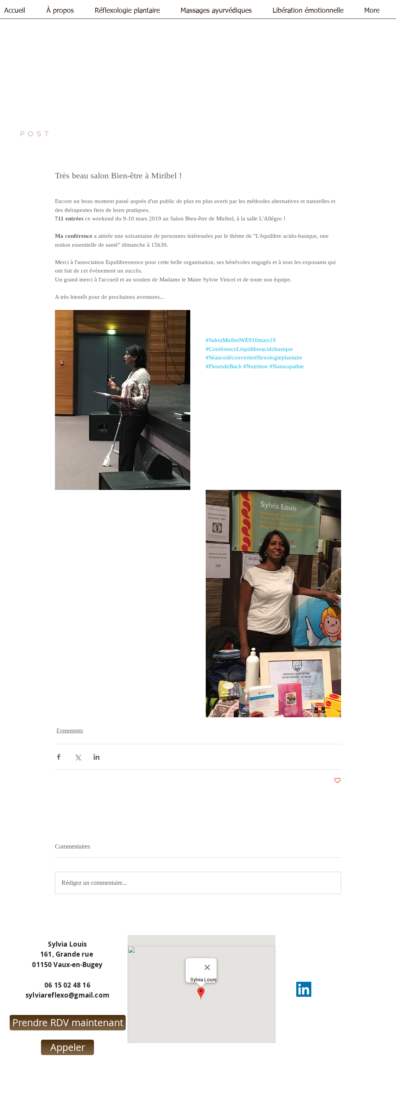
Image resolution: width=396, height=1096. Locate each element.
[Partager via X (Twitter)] (77, 757)
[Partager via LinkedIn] (96, 757)
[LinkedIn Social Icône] (303, 989)
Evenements (69, 730)
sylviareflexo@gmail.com (67, 995)
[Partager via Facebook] (58, 757)
